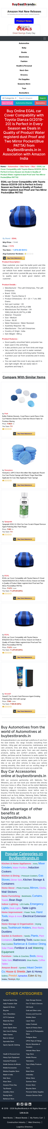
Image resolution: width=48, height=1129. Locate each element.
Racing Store (7, 1095)
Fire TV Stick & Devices (34, 1003)
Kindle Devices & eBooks (12, 1064)
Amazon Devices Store (34, 1095)
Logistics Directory (25, 1127)
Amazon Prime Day (10, 1085)
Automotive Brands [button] (24, 103)
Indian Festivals (31, 1024)
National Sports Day (10, 1000)
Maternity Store (8, 1021)
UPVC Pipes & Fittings (34, 1041)
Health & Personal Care (11, 1054)
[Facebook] (18, 1103)
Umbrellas (29, 1075)
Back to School (8, 1038)
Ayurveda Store (8, 1041)
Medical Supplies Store (11, 1071)
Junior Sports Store (10, 1028)
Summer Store (31, 1081)
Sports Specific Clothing (11, 1045)
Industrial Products (9, 1061)
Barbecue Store (8, 1099)
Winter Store (30, 1078)
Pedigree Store (31, 1037)
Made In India (8, 1075)
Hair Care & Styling (10, 1031)
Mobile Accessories (10, 1068)
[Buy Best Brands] (24, 4)
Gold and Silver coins (33, 1010)
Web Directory (34, 1122)
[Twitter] (22, 1103)
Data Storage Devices (33, 1000)
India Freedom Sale (10, 1003)
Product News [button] (24, 21)
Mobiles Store (31, 1017)
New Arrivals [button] (7, 103)
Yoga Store (30, 1054)
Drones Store (30, 1085)
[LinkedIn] (30, 1103)
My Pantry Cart (36, 1118)
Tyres (28, 1068)
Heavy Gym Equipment (11, 1057)
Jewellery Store (8, 1092)
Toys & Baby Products (33, 1064)
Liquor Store (30, 1021)
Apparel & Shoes (9, 1007)
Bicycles (6, 1010)
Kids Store (6, 1078)
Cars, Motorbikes (9, 1014)
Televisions (30, 1061)
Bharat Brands (21, 1118)
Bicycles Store (31, 1088)
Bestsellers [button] (40, 103)
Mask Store (30, 1071)
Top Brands (7, 1088)
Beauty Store (7, 1024)
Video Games (8, 1034)
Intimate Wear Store (33, 1050)
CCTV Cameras (8, 1017)
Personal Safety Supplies (35, 1092)
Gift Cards (29, 1007)
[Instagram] (26, 1103)
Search (43, 98)
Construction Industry (16, 1122)
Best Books (8, 1118)
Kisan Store (7, 1081)
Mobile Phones (31, 1057)
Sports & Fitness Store (34, 1028)
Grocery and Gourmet (34, 1014)
